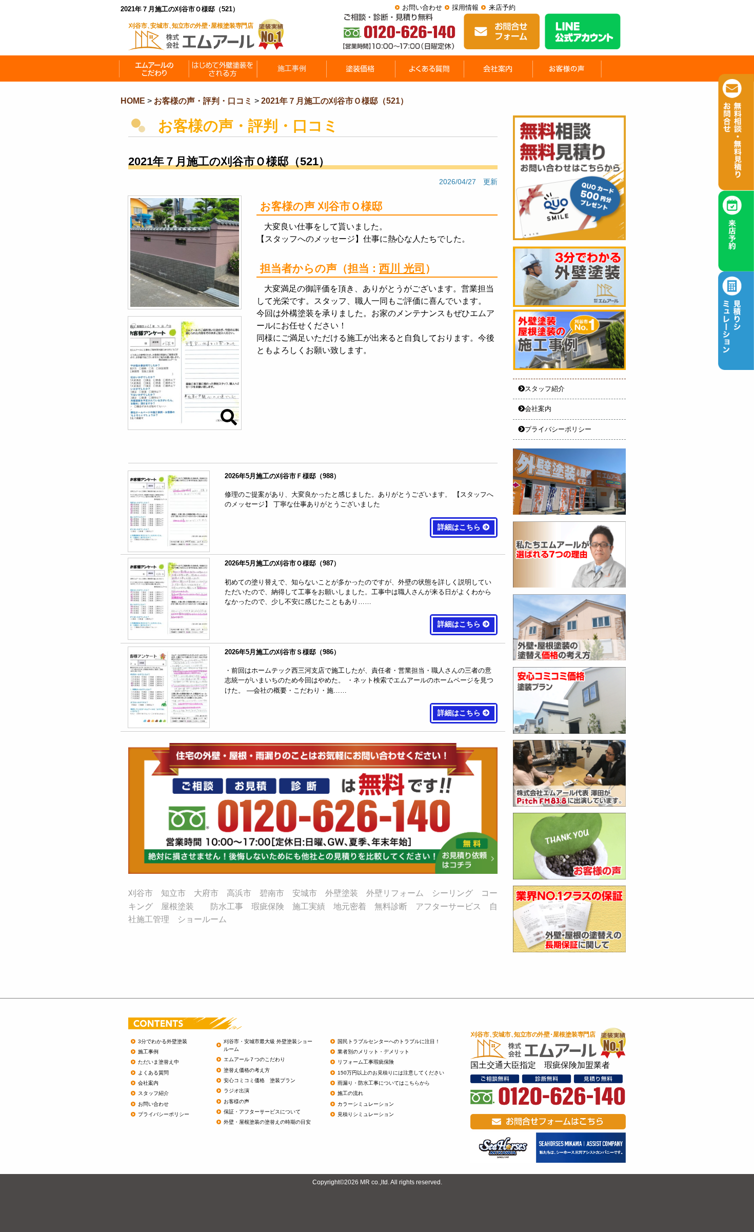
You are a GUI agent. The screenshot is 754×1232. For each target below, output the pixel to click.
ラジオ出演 (236, 1090)
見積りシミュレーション (366, 1114)
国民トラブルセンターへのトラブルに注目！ (389, 1041)
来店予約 (502, 7)
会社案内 (538, 409)
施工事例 (148, 1051)
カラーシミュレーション (366, 1104)
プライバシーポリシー (558, 429)
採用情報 (465, 7)
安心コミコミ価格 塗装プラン (259, 1080)
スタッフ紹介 (545, 389)
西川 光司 (402, 268)
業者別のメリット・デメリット (373, 1051)
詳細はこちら (460, 527)
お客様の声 (236, 1101)
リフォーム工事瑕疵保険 (366, 1062)
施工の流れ (350, 1093)
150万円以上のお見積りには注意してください (391, 1072)
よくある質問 (153, 1072)
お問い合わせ (422, 7)
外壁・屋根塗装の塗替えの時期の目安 (267, 1122)
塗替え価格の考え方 (247, 1070)
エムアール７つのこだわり (254, 1059)
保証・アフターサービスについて (262, 1111)
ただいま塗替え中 (158, 1062)
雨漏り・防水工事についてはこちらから (384, 1083)
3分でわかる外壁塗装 (162, 1041)
